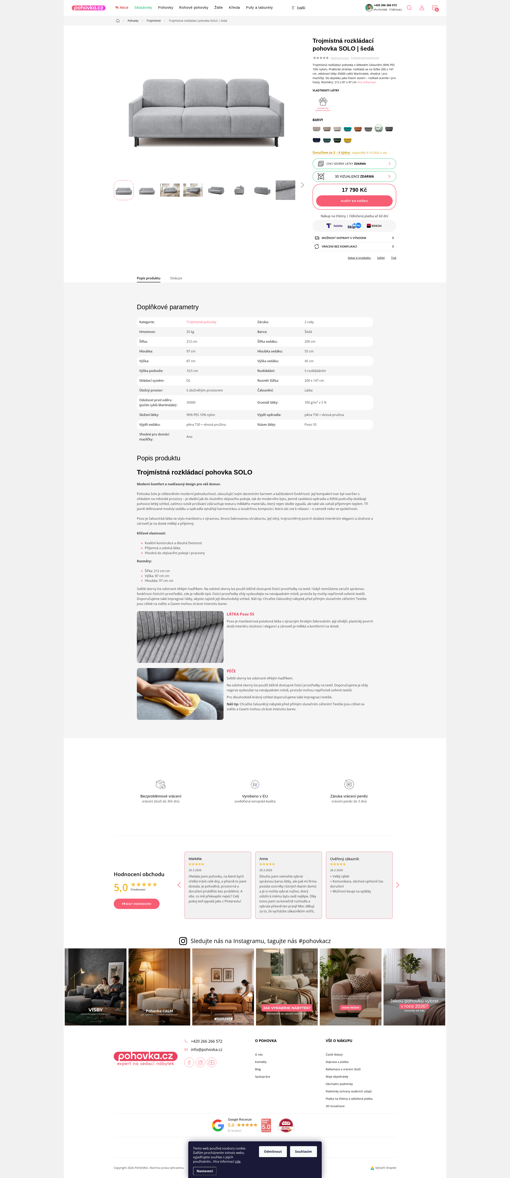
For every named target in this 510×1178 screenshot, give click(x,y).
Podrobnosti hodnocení (365, 58)
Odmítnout (273, 1151)
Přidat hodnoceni (136, 904)
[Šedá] (368, 128)
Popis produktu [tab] (148, 278)
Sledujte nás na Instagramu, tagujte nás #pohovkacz (261, 941)
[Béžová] (317, 128)
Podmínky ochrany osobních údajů (349, 1091)
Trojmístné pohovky (201, 322)
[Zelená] (327, 139)
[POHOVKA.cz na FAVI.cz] (286, 1125)
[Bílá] (337, 128)
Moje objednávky (337, 1076)
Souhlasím (303, 1151)
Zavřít (335, 256)
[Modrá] (348, 128)
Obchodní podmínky (339, 1084)
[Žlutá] (348, 139)
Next (398, 885)
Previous (179, 885)
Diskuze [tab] (176, 278)
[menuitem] (121, 7)
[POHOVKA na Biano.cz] (266, 1125)
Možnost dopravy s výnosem (344, 238)
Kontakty (261, 1062)
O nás (259, 1054)
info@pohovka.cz (206, 1049)
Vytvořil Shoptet (385, 1168)
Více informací (366, 82)
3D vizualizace (354, 176)
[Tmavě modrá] (317, 139)
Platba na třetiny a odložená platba (349, 1099)
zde (237, 1161)
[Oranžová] (358, 128)
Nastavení (205, 1171)
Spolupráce (262, 1076)
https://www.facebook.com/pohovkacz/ (189, 1062)
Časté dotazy (334, 1054)
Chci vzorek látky (346, 163)
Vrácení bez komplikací (339, 246)
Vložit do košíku (354, 201)
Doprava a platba (337, 1062)
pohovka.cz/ (200, 1062)
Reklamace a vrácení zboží (343, 1069)
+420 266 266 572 (385, 5)
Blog (258, 1069)
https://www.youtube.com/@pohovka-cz (211, 1062)
